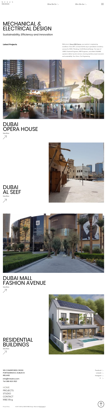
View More (6, 133)
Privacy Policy (6, 406)
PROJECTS (8, 390)
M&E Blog (8, 399)
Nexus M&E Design (75, 44)
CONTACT (8, 396)
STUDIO (7, 393)
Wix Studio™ (42, 406)
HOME (6, 387)
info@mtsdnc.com (11, 379)
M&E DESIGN (5, 4)
